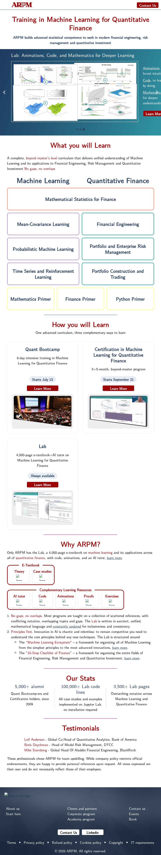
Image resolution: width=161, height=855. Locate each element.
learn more (114, 557)
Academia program (81, 819)
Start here (13, 813)
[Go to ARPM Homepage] (18, 794)
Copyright (116, 842)
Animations (151, 67)
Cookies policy (90, 842)
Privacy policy (34, 842)
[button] (4, 92)
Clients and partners (82, 808)
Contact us (137, 808)
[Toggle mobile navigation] (5, 5)
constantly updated (67, 626)
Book (133, 819)
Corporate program (81, 813)
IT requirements (142, 842)
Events (134, 813)
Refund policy (62, 842)
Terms (11, 842)
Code (147, 80)
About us (12, 808)
